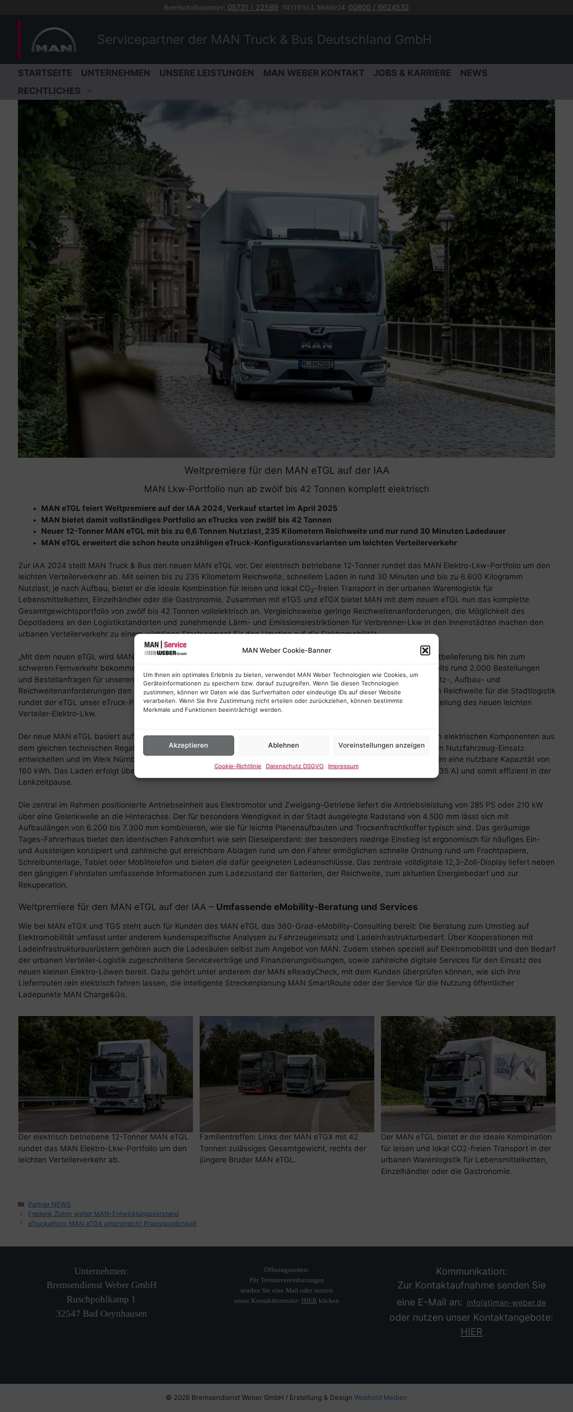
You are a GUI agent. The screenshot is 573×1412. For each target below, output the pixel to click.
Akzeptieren (188, 745)
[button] (425, 650)
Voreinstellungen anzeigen (381, 745)
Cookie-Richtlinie (237, 766)
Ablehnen (283, 745)
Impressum (343, 766)
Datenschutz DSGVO (295, 766)
